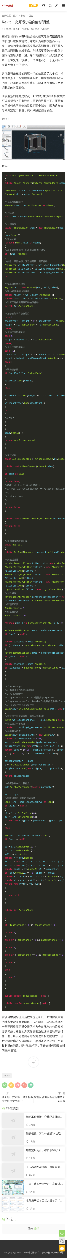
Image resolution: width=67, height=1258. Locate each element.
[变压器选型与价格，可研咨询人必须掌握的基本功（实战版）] (13, 1170)
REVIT (7, 1075)
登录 (36, 1228)
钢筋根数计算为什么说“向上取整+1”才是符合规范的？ (43, 1133)
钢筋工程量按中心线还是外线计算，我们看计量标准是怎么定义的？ (44, 1117)
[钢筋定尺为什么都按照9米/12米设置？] (13, 1154)
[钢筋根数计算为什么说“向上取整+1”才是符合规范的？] (13, 1137)
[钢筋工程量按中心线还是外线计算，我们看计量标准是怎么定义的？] (13, 1120)
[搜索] (50, 5)
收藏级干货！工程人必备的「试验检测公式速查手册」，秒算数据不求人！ (44, 1200)
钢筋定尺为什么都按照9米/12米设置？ (44, 1150)
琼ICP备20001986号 (52, 1252)
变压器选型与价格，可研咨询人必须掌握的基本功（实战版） (44, 1167)
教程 (26, 29)
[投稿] (43, 5)
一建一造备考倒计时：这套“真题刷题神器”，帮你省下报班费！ (43, 1184)
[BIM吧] (7, 5)
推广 (46, 29)
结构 (55, 36)
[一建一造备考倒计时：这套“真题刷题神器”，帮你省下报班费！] (13, 1187)
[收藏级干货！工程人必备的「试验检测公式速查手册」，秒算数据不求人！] (13, 1204)
